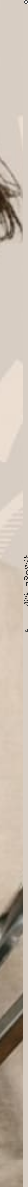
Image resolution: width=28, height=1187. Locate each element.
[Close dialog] (26, 2)
